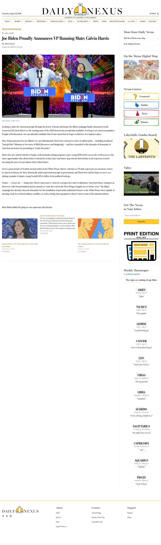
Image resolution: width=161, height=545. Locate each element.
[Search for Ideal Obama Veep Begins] (59, 224)
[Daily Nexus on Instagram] (11, 516)
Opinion (28, 21)
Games (143, 21)
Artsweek (41, 21)
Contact (96, 507)
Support (131, 507)
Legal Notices (61, 526)
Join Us (58, 517)
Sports (17, 21)
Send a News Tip (98, 517)
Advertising (96, 513)
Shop (129, 517)
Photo (95, 21)
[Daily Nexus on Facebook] (3, 516)
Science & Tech (56, 21)
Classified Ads (97, 522)
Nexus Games (132, 89)
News (7, 21)
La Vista (131, 21)
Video (104, 21)
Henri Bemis (10, 44)
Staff (57, 513)
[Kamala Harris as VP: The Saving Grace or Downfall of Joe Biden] (19, 228)
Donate (130, 513)
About (59, 507)
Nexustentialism (117, 21)
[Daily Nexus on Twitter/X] (7, 516)
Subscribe (141, 221)
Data (70, 21)
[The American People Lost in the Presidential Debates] (95, 228)
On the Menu (82, 21)
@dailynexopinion (133, 274)
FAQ (57, 522)
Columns (152, 21)
